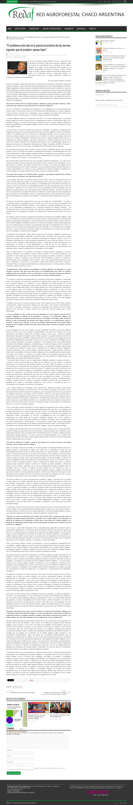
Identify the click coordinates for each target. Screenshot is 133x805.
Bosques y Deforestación (52, 28)
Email (8, 756)
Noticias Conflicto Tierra (50, 55)
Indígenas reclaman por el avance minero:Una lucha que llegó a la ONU (54, 692)
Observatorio (34, 28)
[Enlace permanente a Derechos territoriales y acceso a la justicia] (99, 53)
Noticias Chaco (17, 686)
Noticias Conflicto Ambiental (38, 55)
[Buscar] (125, 1)
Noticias (15, 37)
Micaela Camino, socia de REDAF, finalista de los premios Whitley (37, 716)
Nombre (9, 750)
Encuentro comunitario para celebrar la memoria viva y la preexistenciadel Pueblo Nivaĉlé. (114, 57)
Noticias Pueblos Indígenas (18, 56)
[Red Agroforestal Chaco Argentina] (66, 20)
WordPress (33, 803)
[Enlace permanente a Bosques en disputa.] (99, 45)
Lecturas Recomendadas (21, 55)
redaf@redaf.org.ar (17, 789)
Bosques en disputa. (109, 41)
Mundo (29, 55)
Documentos (69, 28)
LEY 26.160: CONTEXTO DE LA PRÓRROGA (32, 1)
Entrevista (22, 37)
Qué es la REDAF (20, 28)
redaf (16, 53)
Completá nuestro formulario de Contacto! (20, 792)
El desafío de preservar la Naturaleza (22, 691)
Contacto (92, 28)
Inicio (10, 28)
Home (10, 37)
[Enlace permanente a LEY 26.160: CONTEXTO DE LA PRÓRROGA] (60, 712)
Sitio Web (10, 762)
